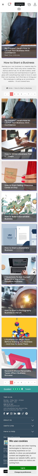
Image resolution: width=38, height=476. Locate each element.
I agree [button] (22, 468)
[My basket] (19, 9)
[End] (33, 420)
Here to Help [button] (9, 431)
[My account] (35, 5)
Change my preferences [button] (22, 472)
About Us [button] (8, 420)
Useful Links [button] (9, 426)
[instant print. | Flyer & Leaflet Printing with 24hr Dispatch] (20, 4)
